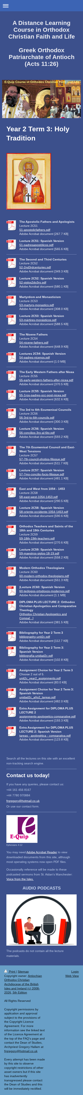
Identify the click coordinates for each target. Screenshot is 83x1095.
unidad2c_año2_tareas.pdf (37, 697)
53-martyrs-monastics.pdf (36, 305)
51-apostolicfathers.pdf (34, 229)
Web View (72, 976)
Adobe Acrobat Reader (41, 852)
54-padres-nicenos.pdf (34, 357)
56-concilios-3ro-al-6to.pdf (37, 432)
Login (75, 971)
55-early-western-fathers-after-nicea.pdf (46, 380)
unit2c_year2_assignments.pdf (40, 678)
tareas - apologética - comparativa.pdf (45, 735)
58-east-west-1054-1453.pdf (38, 497)
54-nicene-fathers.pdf (33, 342)
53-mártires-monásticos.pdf (37, 320)
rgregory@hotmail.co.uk (23, 801)
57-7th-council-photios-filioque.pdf (42, 459)
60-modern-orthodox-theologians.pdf (44, 576)
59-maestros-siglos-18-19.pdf (39, 553)
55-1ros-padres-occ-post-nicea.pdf (42, 395)
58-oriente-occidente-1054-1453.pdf (43, 512)
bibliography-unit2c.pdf (34, 636)
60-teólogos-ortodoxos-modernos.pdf (44, 591)
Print (12, 971)
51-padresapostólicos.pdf (36, 245)
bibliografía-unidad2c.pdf (36, 655)
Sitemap (23, 971)
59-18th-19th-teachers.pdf (37, 538)
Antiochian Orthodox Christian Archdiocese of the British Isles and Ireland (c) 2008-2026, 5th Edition (23, 984)
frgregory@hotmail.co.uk (20, 1051)
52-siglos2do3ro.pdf (32, 282)
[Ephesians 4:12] (21, 829)
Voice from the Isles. (20, 879)
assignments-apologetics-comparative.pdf (47, 716)
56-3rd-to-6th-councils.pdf (36, 417)
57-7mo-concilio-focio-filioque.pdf (41, 474)
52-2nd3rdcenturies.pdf (35, 267)
